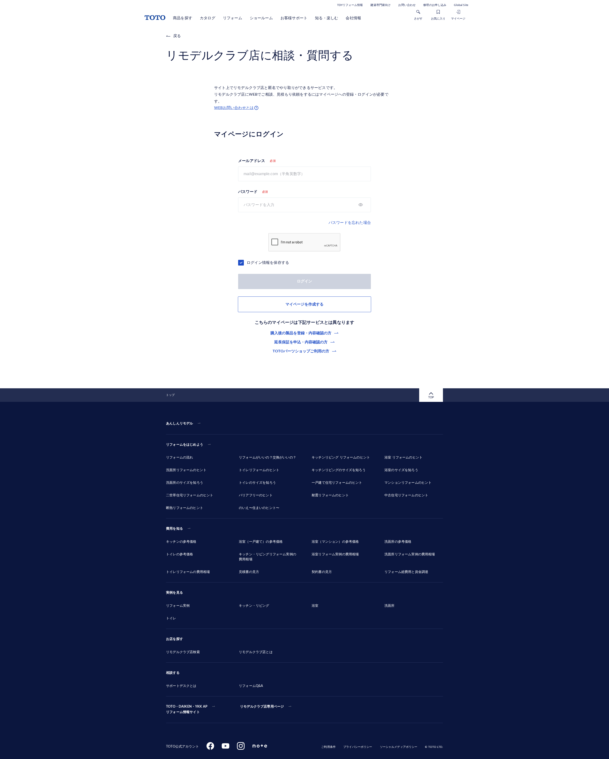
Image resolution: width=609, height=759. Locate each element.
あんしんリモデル (179, 423)
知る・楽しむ (326, 18)
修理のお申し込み (434, 5)
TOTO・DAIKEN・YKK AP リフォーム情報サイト (186, 709)
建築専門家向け (380, 5)
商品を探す (182, 18)
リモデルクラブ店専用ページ (262, 706)
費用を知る (174, 528)
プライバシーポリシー (357, 746)
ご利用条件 (328, 746)
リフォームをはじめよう (184, 444)
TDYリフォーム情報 (350, 5)
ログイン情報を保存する (268, 263)
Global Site (461, 5)
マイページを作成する (304, 304)
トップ (170, 395)
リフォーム (232, 18)
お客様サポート (293, 18)
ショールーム (261, 18)
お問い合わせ (407, 5)
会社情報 (353, 18)
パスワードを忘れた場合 (350, 223)
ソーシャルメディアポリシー (398, 746)
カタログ (207, 18)
